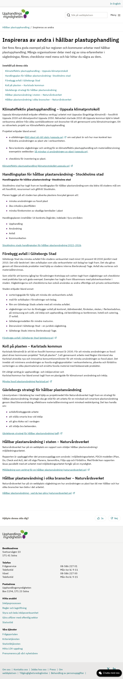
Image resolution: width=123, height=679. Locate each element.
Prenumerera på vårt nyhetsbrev (20, 653)
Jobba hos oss (38, 669)
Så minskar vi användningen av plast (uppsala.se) (61, 151)
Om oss (6, 669)
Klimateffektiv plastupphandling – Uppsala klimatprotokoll (36, 70)
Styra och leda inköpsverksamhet (20, 612)
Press (53, 669)
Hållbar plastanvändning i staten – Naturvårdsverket (33, 94)
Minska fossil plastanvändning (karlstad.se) (25, 381)
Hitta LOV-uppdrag (12, 648)
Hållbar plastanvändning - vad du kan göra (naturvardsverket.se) (37, 493)
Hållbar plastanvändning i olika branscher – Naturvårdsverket (38, 99)
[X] (108, 668)
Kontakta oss (21, 669)
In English (115, 3)
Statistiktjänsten (11, 643)
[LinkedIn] (114, 668)
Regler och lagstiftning (14, 607)
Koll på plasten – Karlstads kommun (24, 85)
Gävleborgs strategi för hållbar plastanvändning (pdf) (30, 433)
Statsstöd (7, 622)
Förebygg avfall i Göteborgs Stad (22, 80)
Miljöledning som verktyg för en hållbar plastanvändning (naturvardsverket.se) (44, 469)
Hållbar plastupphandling (15, 27)
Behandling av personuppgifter (67, 673)
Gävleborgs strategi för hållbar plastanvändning (30, 90)
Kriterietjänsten (11, 639)
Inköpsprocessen (11, 603)
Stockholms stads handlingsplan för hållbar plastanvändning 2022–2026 (41, 245)
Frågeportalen (10, 634)
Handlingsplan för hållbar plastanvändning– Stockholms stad (37, 75)
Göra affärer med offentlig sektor (20, 617)
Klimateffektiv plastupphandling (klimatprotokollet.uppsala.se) (36, 165)
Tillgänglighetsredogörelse (34, 673)
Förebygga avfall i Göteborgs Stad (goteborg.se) (28, 337)
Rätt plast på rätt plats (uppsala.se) (44, 137)
